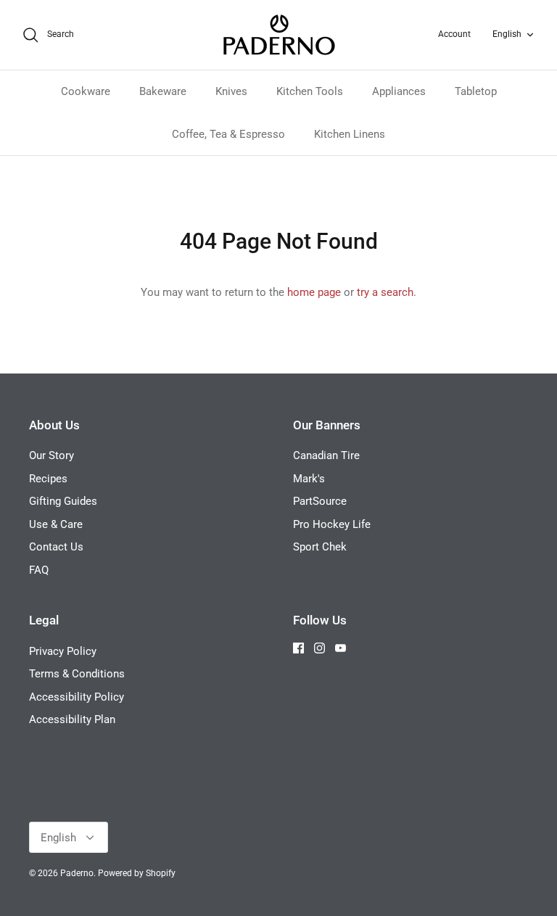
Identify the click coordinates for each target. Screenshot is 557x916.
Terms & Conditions (77, 673)
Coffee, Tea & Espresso (228, 134)
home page (314, 292)
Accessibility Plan (72, 719)
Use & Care (56, 524)
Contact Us (56, 546)
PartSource (320, 501)
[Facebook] (298, 648)
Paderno (77, 873)
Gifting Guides (63, 501)
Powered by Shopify (137, 873)
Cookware (85, 91)
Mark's (309, 478)
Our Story (51, 455)
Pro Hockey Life (332, 524)
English (506, 34)
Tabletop (476, 91)
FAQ (39, 570)
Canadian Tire (326, 455)
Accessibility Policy (76, 696)
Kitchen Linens (349, 134)
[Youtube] (340, 648)
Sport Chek (320, 546)
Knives (231, 91)
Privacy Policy (62, 651)
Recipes (48, 478)
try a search (385, 292)
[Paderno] (279, 35)
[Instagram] (319, 648)
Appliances (399, 91)
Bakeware (162, 91)
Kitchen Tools (309, 91)
